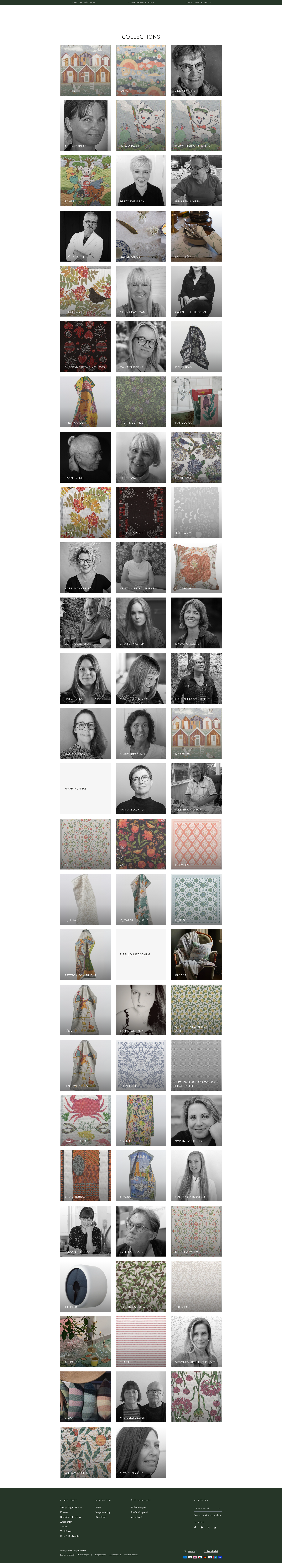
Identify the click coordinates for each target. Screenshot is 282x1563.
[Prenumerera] (220, 1508)
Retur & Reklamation (70, 1536)
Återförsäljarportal (139, 1512)
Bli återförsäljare (138, 1507)
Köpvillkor (100, 1517)
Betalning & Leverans (70, 1517)
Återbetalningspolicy (85, 1555)
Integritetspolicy (102, 1512)
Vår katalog (136, 1517)
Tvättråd (64, 1526)
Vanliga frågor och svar (71, 1507)
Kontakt (64, 1512)
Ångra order (66, 1522)
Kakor (98, 1507)
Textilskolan (66, 1531)
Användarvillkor (115, 1555)
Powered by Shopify (67, 1555)
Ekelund (69, 1551)
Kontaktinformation (131, 1555)
